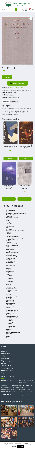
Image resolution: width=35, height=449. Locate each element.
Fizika (7, 235)
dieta (6, 383)
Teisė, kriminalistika (11, 311)
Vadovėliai (8, 329)
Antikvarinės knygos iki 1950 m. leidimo (16, 213)
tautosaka (16, 395)
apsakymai (5, 380)
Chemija (8, 222)
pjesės (29, 389)
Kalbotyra (8, 248)
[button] (32, 9)
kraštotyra (18, 385)
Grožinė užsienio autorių (12, 240)
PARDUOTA (26, 158)
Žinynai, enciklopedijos (11, 335)
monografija (8, 387)
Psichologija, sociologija (12, 296)
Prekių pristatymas (7, 368)
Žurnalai (8, 338)
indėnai (3, 385)
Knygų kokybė (5, 373)
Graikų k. (11, 320)
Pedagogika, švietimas (11, 290)
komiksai (13, 385)
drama (8, 383)
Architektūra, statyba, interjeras (13, 214)
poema (13, 391)
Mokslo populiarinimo (11, 285)
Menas (7, 274)
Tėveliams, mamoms (11, 313)
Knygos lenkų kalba (11, 255)
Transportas (9, 314)
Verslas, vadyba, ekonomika (13, 332)
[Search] (16, 9)
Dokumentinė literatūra (12, 225)
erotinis (30, 383)
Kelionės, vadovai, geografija (13, 252)
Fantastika (8, 232)
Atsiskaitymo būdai (7, 370)
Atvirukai (8, 219)
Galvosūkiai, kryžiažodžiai (12, 236)
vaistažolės (27, 395)
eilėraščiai (23, 383)
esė (33, 383)
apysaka (12, 380)
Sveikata (8, 309)
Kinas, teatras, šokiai (14, 280)
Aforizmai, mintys (10, 210)
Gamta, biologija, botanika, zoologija (15, 238)
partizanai (4, 389)
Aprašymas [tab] (6, 101)
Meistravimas (9, 272)
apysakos (19, 380)
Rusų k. (11, 327)
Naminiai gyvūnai (10, 287)
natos (13, 387)
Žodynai (8, 336)
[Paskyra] (26, 10)
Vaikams (8, 330)
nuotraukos (22, 387)
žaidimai (12, 397)
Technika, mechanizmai (12, 310)
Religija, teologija (20, 87)
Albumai (8, 211)
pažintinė (21, 389)
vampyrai (3, 397)
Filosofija (11, 87)
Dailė (10, 275)
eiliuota (17, 383)
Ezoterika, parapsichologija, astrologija (15, 230)
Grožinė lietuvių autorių (12, 239)
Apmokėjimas (5, 353)
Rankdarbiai (9, 298)
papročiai (27, 387)
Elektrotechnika (10, 226)
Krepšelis (4, 351)
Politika (8, 293)
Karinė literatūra (10, 249)
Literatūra (8, 264)
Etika (7, 227)
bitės (32, 380)
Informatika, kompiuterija (12, 243)
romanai (29, 391)
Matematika (9, 267)
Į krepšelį (7, 77)
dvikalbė (13, 383)
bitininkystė (28, 380)
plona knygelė (6, 391)
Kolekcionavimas (10, 261)
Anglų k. (11, 319)
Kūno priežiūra (9, 262)
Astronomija (9, 216)
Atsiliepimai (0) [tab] (14, 101)
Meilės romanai (10, 271)
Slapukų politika (6, 365)
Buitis (7, 220)
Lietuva (24, 385)
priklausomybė (23, 391)
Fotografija (12, 277)
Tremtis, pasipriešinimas (12, 316)
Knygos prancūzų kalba (12, 256)
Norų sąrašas (5, 358)
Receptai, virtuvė (10, 300)
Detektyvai (8, 223)
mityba (3, 387)
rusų (12, 395)
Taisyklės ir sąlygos (7, 361)
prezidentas (17, 391)
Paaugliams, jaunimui (11, 288)
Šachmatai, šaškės (10, 303)
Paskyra (3, 356)
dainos (2, 383)
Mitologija (8, 284)
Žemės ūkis (9, 333)
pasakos (15, 389)
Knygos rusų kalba (10, 258)
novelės (17, 387)
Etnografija (9, 229)
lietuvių (30, 385)
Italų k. (11, 323)
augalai (23, 380)
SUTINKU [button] (20, 446)
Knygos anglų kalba (11, 254)
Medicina (8, 268)
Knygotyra (8, 259)
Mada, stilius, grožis (10, 265)
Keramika (11, 278)
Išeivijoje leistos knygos (12, 245)
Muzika (11, 281)
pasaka (9, 389)
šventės (7, 397)
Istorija (8, 246)
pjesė (26, 389)
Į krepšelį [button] (10, 158)
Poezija (8, 291)
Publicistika (9, 297)
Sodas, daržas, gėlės (11, 306)
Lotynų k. (11, 325)
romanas (6, 394)
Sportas (8, 307)
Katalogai (8, 251)
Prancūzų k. (12, 326)
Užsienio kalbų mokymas (12, 317)
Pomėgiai (8, 294)
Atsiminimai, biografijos (12, 217)
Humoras (8, 242)
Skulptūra (11, 282)
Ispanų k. (11, 322)
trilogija (22, 395)
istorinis (8, 385)
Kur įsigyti (4, 363)
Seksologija (9, 304)
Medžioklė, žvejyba (10, 269)
